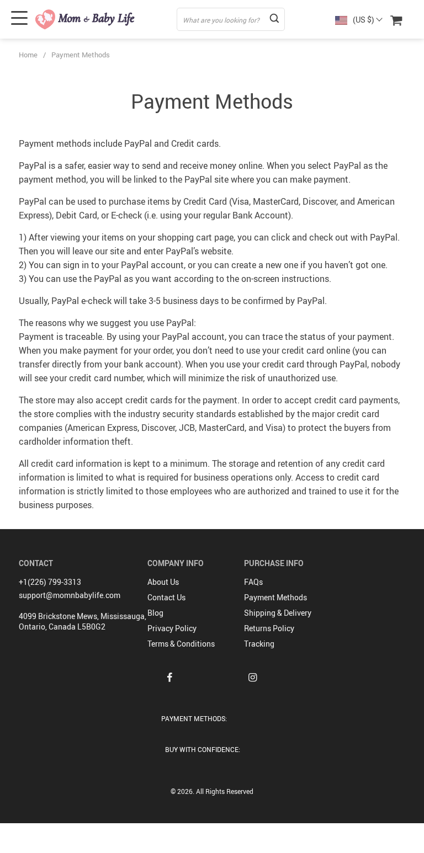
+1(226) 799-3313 (50, 582)
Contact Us (166, 597)
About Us (163, 582)
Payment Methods (275, 597)
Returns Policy (269, 628)
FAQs (253, 582)
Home (28, 55)
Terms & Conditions (181, 643)
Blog (155, 612)
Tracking (259, 643)
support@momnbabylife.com (69, 595)
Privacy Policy (172, 628)
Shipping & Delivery (277, 612)
